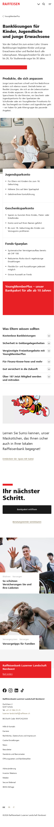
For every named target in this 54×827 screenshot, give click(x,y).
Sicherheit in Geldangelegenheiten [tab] (24, 343)
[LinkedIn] (16, 690)
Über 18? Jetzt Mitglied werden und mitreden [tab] (22, 378)
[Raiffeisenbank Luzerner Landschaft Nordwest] (11, 4)
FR (9, 807)
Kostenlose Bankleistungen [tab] (19, 335)
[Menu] (50, 4)
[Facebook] (5, 690)
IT (13, 807)
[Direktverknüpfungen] (38, 4)
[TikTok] (22, 690)
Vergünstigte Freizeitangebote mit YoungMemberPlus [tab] (24, 352)
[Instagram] (10, 690)
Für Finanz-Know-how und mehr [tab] (22, 361)
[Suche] (43, 4)
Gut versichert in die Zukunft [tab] (20, 369)
